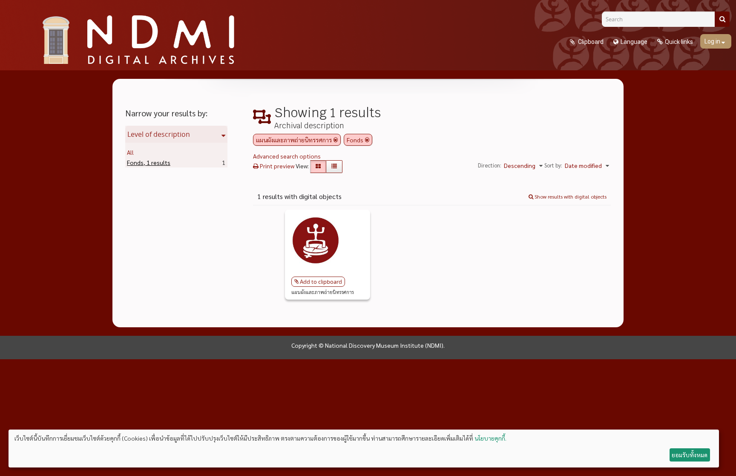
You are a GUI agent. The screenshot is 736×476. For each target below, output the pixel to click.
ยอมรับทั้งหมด (689, 455)
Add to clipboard (321, 282)
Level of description (158, 134)
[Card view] (318, 166)
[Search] (722, 19)
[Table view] (334, 166)
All (130, 152)
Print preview (276, 166)
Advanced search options (287, 156)
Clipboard (590, 41)
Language (634, 41)
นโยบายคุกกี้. (490, 438)
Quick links (679, 41)
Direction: (489, 165)
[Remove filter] (336, 140)
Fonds (148, 162)
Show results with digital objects (570, 196)
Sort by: (553, 165)
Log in (713, 41)
